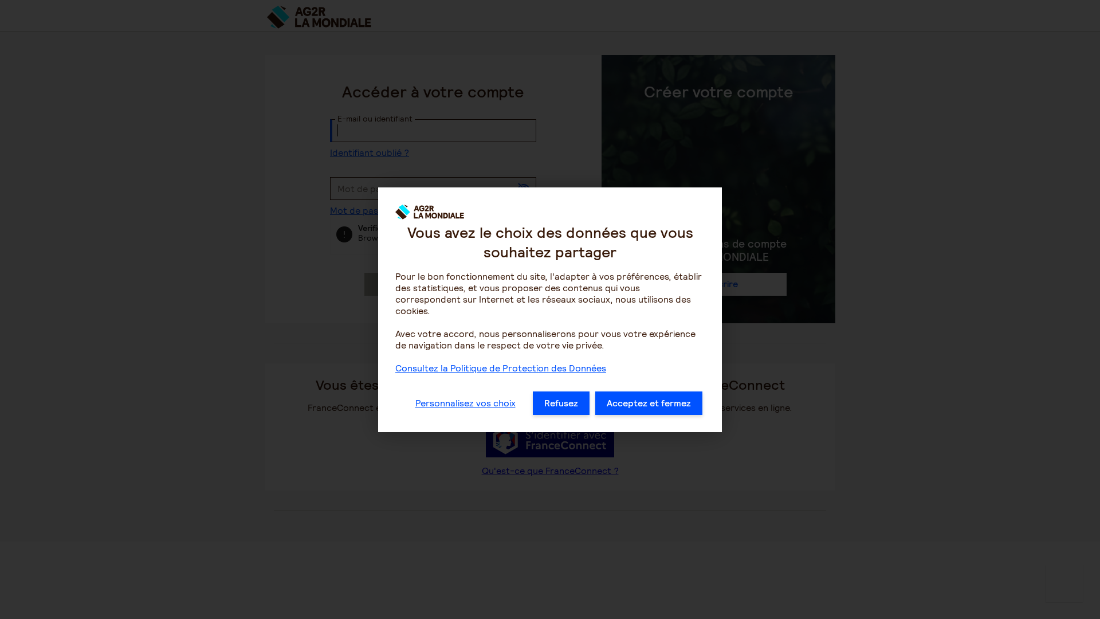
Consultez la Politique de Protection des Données (500, 368)
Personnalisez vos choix (465, 403)
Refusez (561, 403)
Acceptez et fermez (649, 403)
